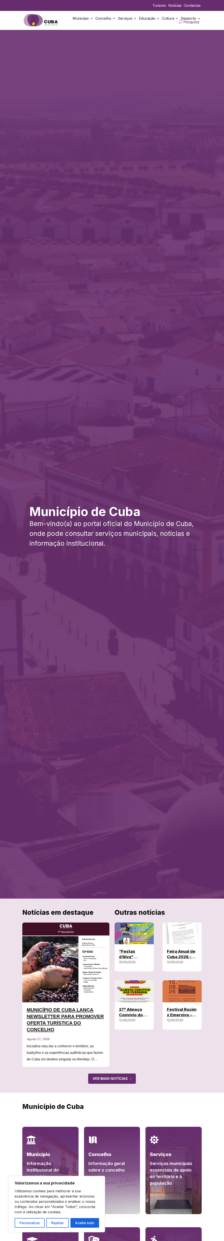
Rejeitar (57, 1223)
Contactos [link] (192, 6)
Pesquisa (191, 22)
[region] (57, 1204)
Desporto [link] (188, 18)
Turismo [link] (159, 6)
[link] (41, 20)
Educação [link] (147, 18)
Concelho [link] (103, 18)
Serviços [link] (125, 18)
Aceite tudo (84, 1223)
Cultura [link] (168, 18)
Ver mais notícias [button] (110, 1078)
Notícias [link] (175, 6)
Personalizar (29, 1223)
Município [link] (81, 18)
